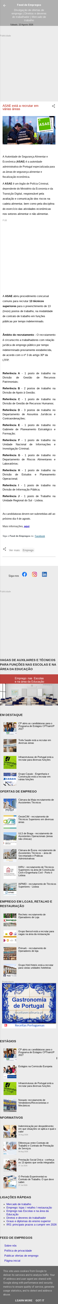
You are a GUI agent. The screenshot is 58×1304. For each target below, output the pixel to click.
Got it (40, 1300)
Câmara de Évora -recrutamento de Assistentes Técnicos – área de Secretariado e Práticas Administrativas (37, 854)
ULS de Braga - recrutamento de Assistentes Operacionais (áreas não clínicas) (35, 836)
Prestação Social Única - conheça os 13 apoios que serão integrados (36, 1161)
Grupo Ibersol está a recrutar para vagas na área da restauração (36, 932)
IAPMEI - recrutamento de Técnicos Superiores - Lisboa (37, 885)
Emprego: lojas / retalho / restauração (29, 1207)
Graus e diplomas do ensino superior (28, 1221)
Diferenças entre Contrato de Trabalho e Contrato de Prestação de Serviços (36, 1145)
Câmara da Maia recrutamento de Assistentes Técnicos (36, 801)
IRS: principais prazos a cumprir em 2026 (31, 1224)
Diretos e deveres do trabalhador (26, 1217)
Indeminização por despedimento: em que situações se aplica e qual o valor (37, 1129)
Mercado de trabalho (18, 1204)
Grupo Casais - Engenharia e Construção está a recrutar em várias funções (34, 776)
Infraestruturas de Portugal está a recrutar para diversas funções (35, 758)
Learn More (23, 1300)
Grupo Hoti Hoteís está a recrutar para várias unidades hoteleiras (35, 966)
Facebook (40, 536)
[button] (53, 106)
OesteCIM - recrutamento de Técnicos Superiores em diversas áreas (36, 819)
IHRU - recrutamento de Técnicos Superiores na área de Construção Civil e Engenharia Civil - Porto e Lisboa (36, 871)
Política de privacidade (18, 1250)
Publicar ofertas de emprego (21, 1255)
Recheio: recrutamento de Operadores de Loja (32, 916)
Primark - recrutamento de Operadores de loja (32, 949)
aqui (26, 526)
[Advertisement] (29, 66)
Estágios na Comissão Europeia (35, 1066)
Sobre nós (10, 1245)
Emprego (28, 550)
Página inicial (12, 1260)
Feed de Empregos (29, 4)
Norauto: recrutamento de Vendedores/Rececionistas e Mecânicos (33, 1103)
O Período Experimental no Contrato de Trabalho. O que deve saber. (36, 1179)
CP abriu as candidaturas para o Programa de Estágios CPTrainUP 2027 (36, 726)
